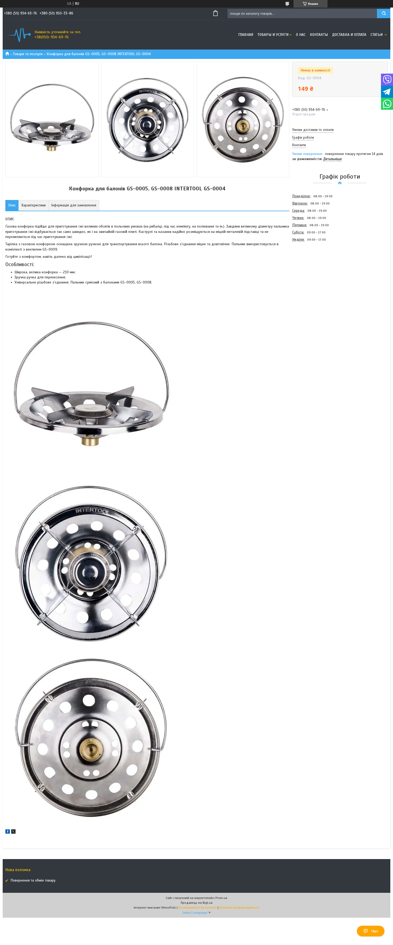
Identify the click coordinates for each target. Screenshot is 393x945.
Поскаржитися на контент (197, 907)
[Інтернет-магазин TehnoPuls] (17, 34)
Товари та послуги (28, 54)
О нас (301, 34)
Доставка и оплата (349, 34)
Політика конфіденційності (239, 907)
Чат (374, 931)
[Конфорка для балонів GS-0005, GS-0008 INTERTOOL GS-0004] (311, 271)
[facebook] (7, 832)
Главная (245, 34)
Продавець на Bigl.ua (197, 903)
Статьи (377, 34)
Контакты (319, 34)
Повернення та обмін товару (33, 880)
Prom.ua (221, 898)
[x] (13, 832)
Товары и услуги (272, 34)
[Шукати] (383, 13)
